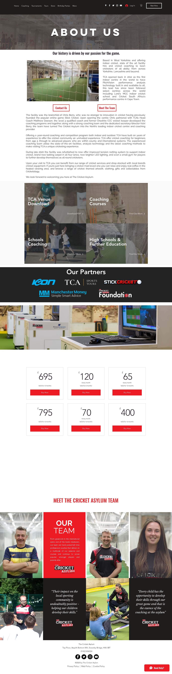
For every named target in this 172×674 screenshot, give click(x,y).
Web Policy (86, 666)
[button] (141, 5)
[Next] (157, 327)
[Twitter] (113, 5)
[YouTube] (121, 5)
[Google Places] (106, 5)
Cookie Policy (99, 666)
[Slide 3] (88, 343)
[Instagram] (117, 5)
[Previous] (14, 327)
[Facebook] (109, 5)
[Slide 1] (83, 343)
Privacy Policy (73, 666)
